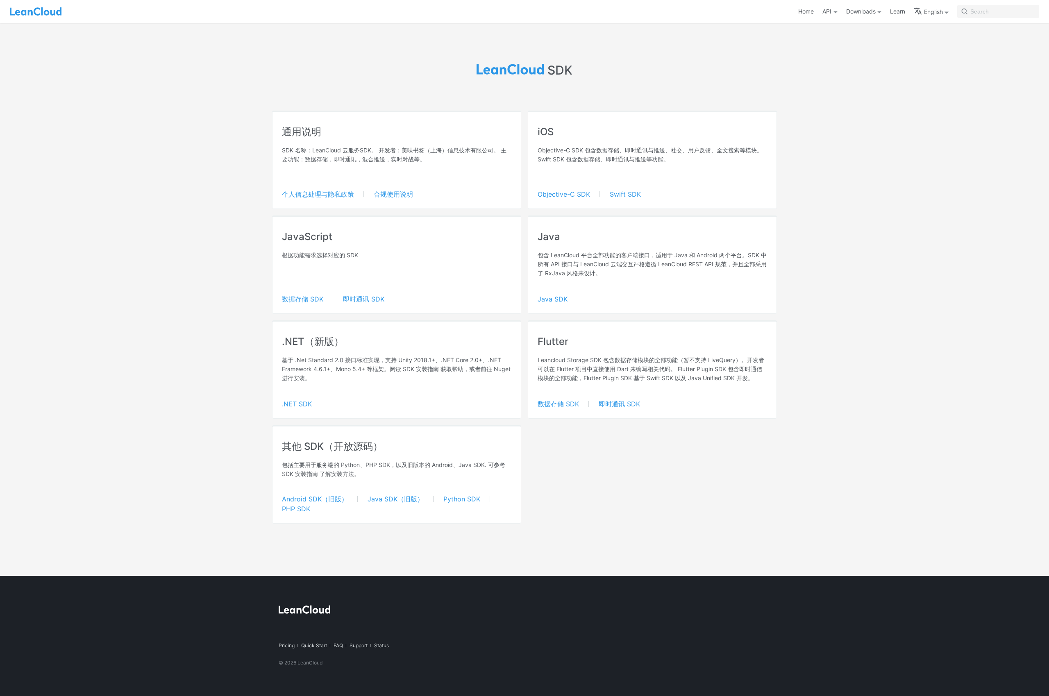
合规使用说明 (393, 194)
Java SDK (553, 299)
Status (381, 645)
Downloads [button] (861, 11)
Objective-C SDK (564, 194)
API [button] (826, 11)
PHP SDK (296, 509)
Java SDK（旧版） (396, 499)
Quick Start (314, 645)
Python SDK (461, 499)
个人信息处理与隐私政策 (318, 194)
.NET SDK (297, 404)
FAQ (338, 645)
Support (359, 645)
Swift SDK (625, 194)
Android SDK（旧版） (315, 499)
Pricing (287, 645)
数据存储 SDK (302, 299)
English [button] (933, 11)
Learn (897, 11)
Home (806, 11)
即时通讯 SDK (363, 299)
